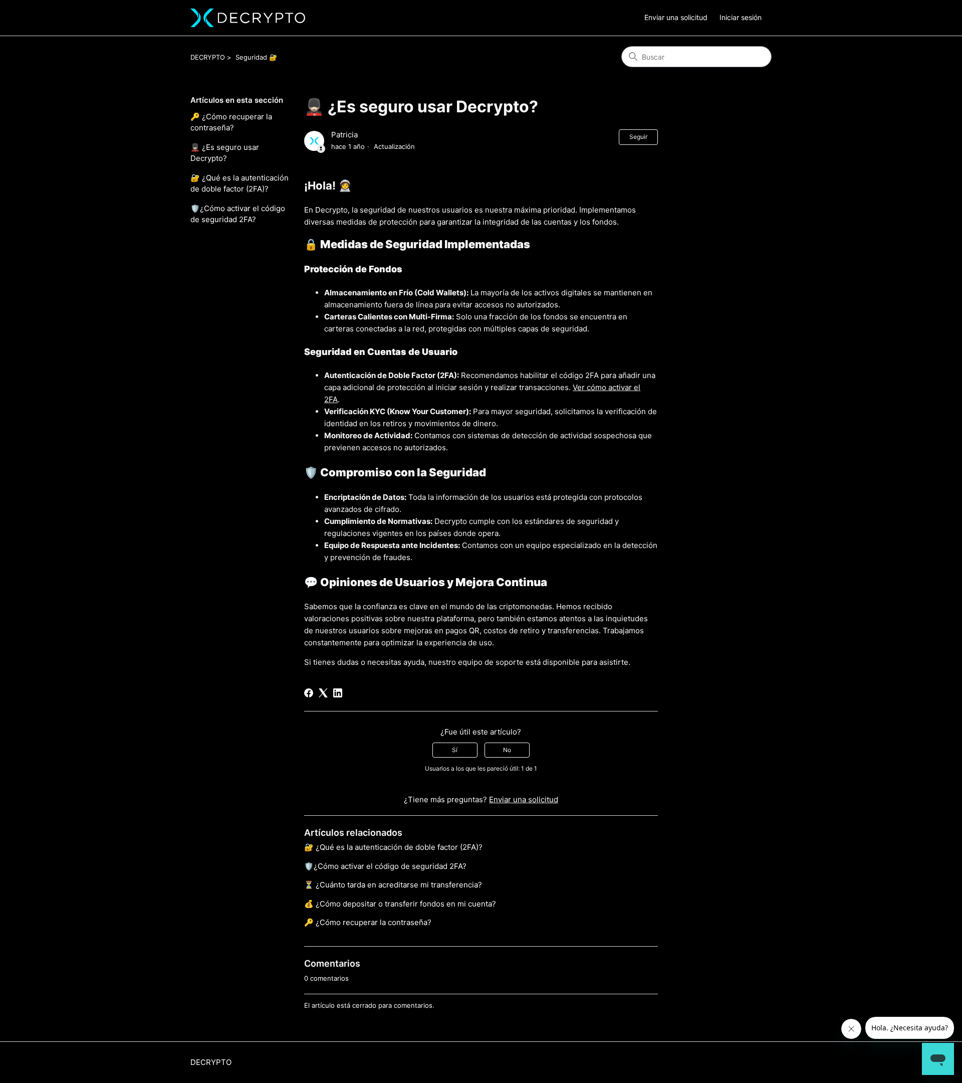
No (507, 750)
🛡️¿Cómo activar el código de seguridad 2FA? (237, 214)
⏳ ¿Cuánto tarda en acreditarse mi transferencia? (393, 884)
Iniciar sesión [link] (740, 17)
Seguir (638, 136)
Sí (454, 750)
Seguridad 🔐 (256, 57)
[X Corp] (323, 692)
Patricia (344, 134)
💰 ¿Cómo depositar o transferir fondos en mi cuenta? (400, 904)
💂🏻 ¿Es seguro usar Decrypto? (224, 152)
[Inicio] (247, 18)
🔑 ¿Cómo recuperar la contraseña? (231, 122)
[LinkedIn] (337, 692)
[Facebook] (308, 692)
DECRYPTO (207, 57)
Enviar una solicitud (675, 17)
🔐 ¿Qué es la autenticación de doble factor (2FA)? (239, 183)
